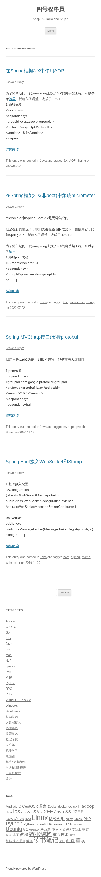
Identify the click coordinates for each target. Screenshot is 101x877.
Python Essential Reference (44, 824)
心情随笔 (12, 728)
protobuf (81, 427)
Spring (81, 160)
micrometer (77, 302)
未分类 (10, 745)
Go (8, 632)
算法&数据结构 (16, 762)
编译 (29, 841)
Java (43, 160)
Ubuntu (14, 829)
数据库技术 (13, 739)
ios (16, 811)
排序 (15, 835)
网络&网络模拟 (16, 767)
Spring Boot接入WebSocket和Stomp (44, 461)
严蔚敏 (45, 830)
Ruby (9, 694)
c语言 (41, 806)
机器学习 (12, 750)
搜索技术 (12, 733)
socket (78, 824)
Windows (12, 705)
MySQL (57, 818)
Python (10, 683)
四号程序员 (50, 9)
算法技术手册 (15, 841)
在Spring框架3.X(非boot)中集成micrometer (50, 195)
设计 (9, 778)
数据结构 (40, 834)
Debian (52, 806)
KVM (28, 819)
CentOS (28, 806)
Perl (8, 672)
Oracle (78, 819)
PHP (9, 677)
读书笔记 (46, 840)
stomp (86, 557)
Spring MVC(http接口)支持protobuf (42, 337)
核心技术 (61, 834)
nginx (69, 819)
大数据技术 (13, 722)
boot (66, 557)
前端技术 (12, 717)
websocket (13, 562)
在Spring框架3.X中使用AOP (35, 70)
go (70, 806)
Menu (50, 30)
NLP (9, 660)
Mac (9, 655)
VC (25, 829)
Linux (9, 649)
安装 (85, 830)
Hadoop (86, 806)
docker (62, 806)
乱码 (62, 830)
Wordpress (13, 711)
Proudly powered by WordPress (26, 868)
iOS (8, 638)
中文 (55, 830)
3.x (65, 160)
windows (34, 829)
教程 (24, 834)
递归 (62, 841)
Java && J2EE (37, 811)
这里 (12, 99)
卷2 (68, 830)
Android (11, 621)
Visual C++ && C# (18, 700)
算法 (72, 835)
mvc (66, 427)
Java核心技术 (15, 819)
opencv (11, 666)
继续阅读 (12, 149)
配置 (70, 840)
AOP (72, 160)
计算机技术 (13, 773)
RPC (9, 688)
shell (70, 824)
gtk (75, 806)
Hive (9, 812)
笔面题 (10, 756)
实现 (8, 835)
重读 (80, 840)
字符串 (76, 830)
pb (72, 427)
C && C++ (13, 627)
